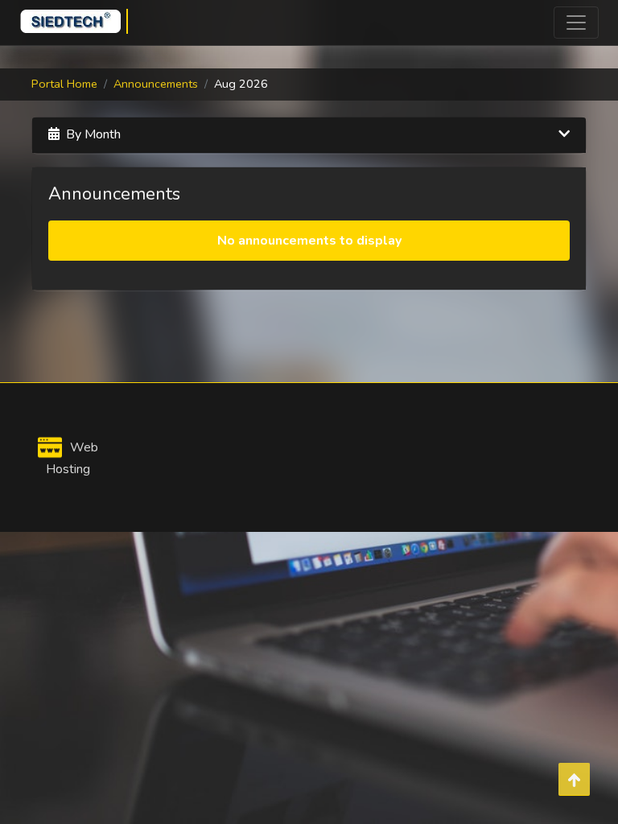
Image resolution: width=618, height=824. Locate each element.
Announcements (155, 84)
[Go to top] (574, 779)
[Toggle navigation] (576, 22)
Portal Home (64, 84)
